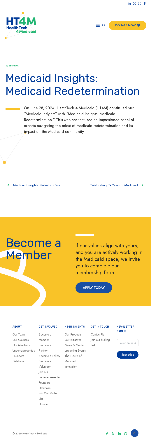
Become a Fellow (49, 356)
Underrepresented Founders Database (24, 355)
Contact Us (97, 334)
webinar (12, 65)
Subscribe (127, 354)
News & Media (74, 345)
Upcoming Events (75, 350)
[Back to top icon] (134, 433)
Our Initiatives (73, 340)
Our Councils (21, 340)
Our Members (21, 345)
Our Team (19, 334)
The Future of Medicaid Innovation (73, 361)
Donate (43, 404)
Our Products (73, 334)
